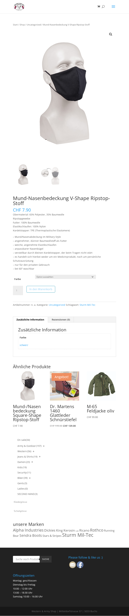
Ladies (22, 488)
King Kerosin (65, 530)
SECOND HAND (27, 494)
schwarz (24, 345)
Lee (77, 531)
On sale (23, 439)
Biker (22, 477)
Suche (45, 559)
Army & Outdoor (29, 445)
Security (24, 472)
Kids (22, 467)
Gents (22, 483)
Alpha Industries (28, 530)
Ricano (84, 530)
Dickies (49, 530)
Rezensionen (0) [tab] (61, 319)
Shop (22, 24)
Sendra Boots (30, 535)
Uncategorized (34, 24)
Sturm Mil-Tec (87, 304)
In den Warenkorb (40, 289)
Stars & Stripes (51, 536)
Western (24, 451)
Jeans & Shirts (27, 456)
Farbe (17, 279)
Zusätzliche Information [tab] (30, 319)
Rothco (96, 530)
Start (15, 24)
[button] (111, 34)
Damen (23, 462)
